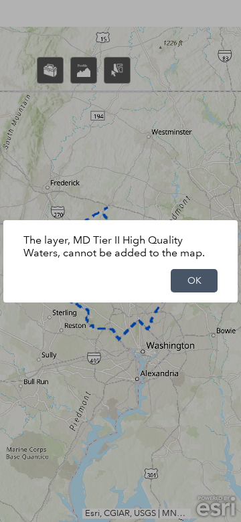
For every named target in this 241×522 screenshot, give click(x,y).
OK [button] (194, 280)
